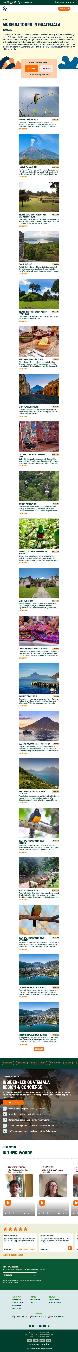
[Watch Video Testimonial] (70, 1248)
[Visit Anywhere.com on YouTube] (44, 1326)
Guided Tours (8, 1063)
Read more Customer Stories (13, 1255)
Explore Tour (23, 129)
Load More (39, 1049)
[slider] (4, 1209)
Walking (68, 1063)
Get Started (13, 1102)
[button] (5, 1213)
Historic (43, 1063)
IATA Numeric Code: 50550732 (39, 1333)
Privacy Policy (13, 1282)
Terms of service (55, 1303)
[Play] (8, 1203)
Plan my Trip (64, 9)
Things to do (16, 1308)
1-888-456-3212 (27, 2)
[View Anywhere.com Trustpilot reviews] (64, 2)
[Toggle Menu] (74, 8)
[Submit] (35, 1275)
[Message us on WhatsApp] (11, 2)
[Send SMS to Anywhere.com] (8, 2)
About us (33, 1303)
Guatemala (8, 30)
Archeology (21, 1063)
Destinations (16, 1306)
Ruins (33, 1063)
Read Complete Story (26, 1249)
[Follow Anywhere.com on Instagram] (48, 1326)
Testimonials (16, 1300)
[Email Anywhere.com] (4, 2)
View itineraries (17, 1303)
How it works (35, 1300)
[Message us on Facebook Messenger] (15, 2)
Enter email (8, 1275)
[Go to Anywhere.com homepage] (5, 8)
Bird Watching (55, 1063)
